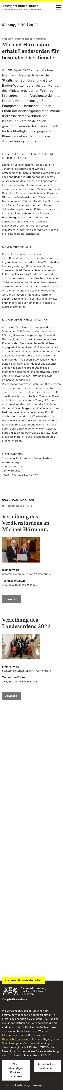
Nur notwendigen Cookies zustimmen (15, 1070)
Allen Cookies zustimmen (46, 1066)
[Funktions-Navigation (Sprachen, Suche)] (58, 7)
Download (11, 599)
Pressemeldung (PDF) (18, 505)
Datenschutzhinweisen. (16, 1039)
